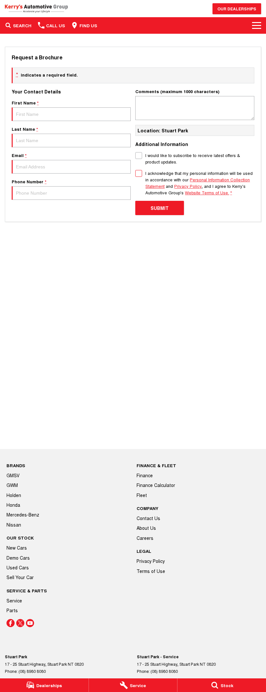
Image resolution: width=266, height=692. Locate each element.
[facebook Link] (10, 623)
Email (19, 155)
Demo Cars (18, 557)
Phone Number (29, 181)
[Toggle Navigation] (256, 25)
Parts (12, 610)
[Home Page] (36, 8)
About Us (146, 528)
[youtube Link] (30, 623)
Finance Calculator (156, 485)
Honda (13, 505)
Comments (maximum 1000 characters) (177, 91)
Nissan (13, 524)
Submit (160, 208)
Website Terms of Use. (207, 192)
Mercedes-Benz (22, 514)
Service (14, 600)
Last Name (25, 129)
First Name (25, 103)
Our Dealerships (236, 9)
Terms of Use (151, 571)
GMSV (12, 475)
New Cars (16, 547)
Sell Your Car (20, 577)
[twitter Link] (20, 623)
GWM (12, 485)
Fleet (142, 495)
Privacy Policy (187, 186)
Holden (13, 495)
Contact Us (148, 518)
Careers (145, 538)
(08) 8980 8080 (32, 671)
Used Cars (17, 567)
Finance (145, 475)
